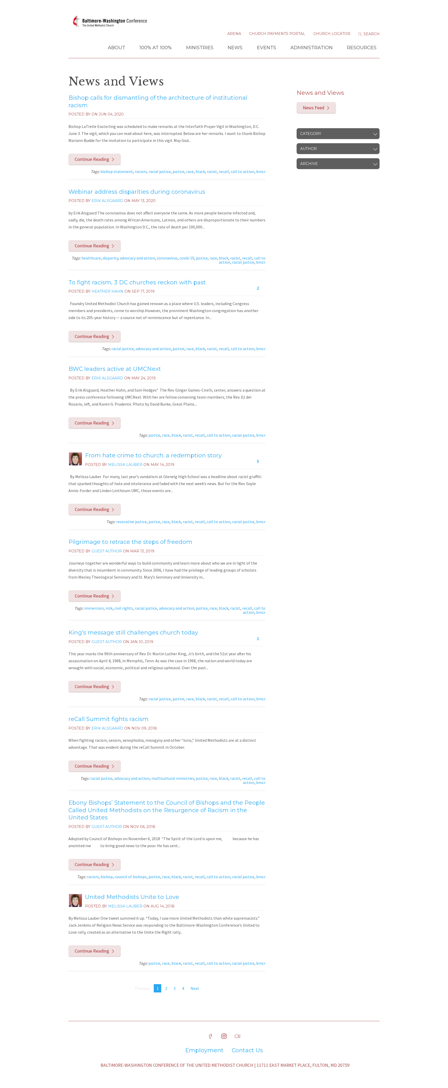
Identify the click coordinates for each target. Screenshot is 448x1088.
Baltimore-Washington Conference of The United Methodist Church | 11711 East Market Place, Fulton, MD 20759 (225, 1065)
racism (141, 171)
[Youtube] (237, 1036)
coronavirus (167, 258)
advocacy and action (137, 258)
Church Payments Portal (277, 33)
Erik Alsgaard (107, 200)
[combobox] (338, 133)
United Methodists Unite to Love (132, 897)
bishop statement (117, 171)
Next (195, 988)
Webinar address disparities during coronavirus (136, 191)
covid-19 (186, 258)
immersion (94, 608)
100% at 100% (155, 48)
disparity (110, 258)
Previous (142, 988)
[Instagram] (224, 1036)
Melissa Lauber (125, 464)
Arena (234, 33)
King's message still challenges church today (133, 632)
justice (178, 171)
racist (212, 171)
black (200, 171)
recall (224, 171)
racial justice (160, 171)
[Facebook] (210, 1036)
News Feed (313, 108)
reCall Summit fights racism (108, 719)
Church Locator (331, 33)
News (235, 48)
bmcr (260, 171)
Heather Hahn (107, 291)
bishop (107, 876)
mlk (109, 608)
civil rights (123, 608)
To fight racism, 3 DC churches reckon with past (137, 282)
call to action (242, 171)
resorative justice (131, 521)
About (116, 48)
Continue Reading (92, 159)
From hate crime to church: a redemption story (153, 455)
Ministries (199, 48)
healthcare (91, 258)
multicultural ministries (172, 778)
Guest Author (107, 551)
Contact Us (247, 1050)
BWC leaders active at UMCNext (114, 368)
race (190, 171)
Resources (361, 48)
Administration (311, 48)
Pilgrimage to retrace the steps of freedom (130, 541)
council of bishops (131, 876)
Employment (204, 1050)
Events (266, 48)
